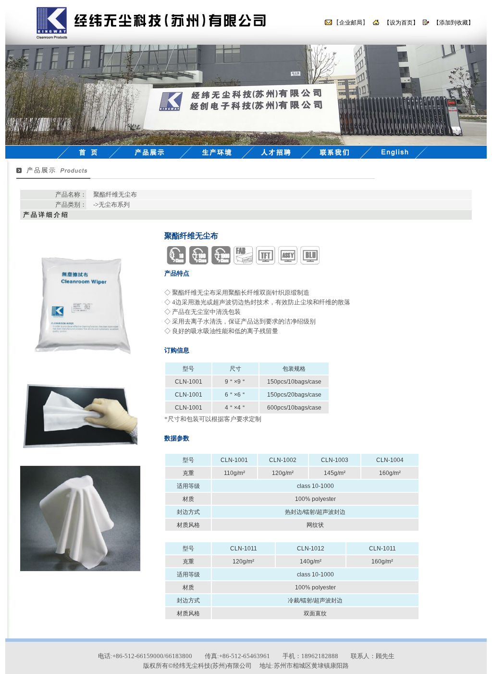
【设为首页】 (401, 22)
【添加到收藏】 (453, 22)
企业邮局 (350, 22)
